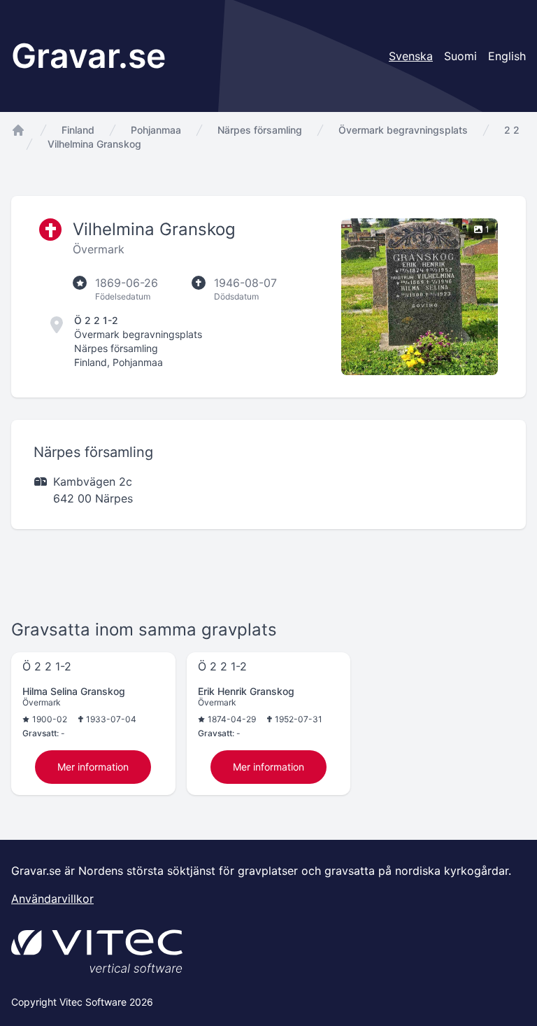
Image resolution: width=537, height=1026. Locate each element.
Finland (78, 130)
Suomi (460, 56)
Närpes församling (259, 130)
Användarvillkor (52, 899)
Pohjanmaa (156, 130)
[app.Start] (18, 130)
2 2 (512, 130)
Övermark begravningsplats (403, 130)
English (507, 56)
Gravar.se (88, 55)
